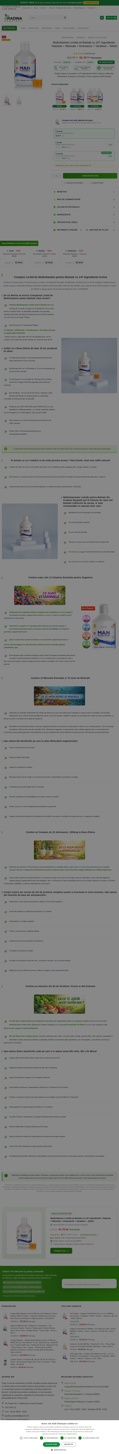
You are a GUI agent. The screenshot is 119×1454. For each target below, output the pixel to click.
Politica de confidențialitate (67, 1434)
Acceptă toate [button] (51, 1444)
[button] (59, 1449)
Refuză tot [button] (68, 1444)
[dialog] (59, 1437)
